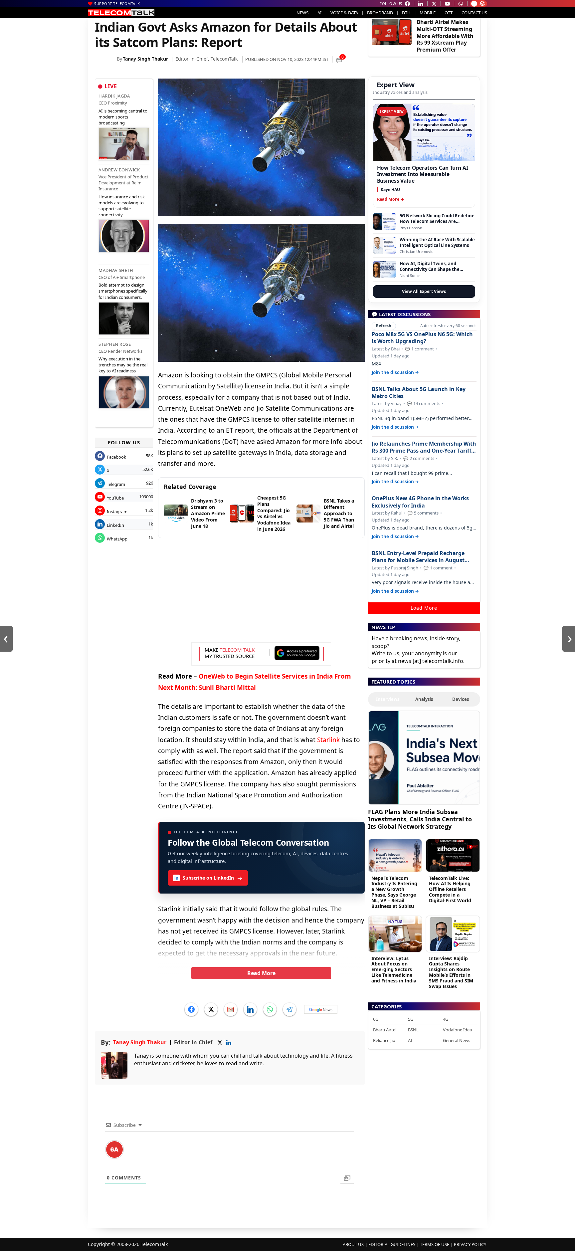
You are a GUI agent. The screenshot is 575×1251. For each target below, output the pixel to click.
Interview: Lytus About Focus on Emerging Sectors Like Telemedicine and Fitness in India (393, 969)
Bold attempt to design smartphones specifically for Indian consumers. (122, 291)
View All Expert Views (424, 291)
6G (375, 1019)
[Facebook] (191, 1009)
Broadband (380, 13)
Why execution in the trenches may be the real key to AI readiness (122, 365)
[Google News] (320, 1009)
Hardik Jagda (114, 96)
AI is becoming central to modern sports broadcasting (122, 117)
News (302, 13)
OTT (449, 13)
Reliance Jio (384, 1040)
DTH (406, 13)
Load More (424, 608)
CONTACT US (474, 13)
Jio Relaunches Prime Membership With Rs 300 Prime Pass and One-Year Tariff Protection (424, 447)
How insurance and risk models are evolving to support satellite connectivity (121, 206)
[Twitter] (211, 1009)
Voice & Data (344, 13)
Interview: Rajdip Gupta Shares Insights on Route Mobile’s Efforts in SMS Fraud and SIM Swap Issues (451, 972)
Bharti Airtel (384, 1030)
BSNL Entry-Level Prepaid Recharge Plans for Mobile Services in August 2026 (418, 557)
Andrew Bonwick (119, 170)
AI (319, 13)
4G (445, 1019)
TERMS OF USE (434, 1244)
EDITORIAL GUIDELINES (391, 1244)
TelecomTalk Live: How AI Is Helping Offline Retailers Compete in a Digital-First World (450, 889)
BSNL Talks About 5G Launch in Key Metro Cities (419, 393)
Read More (261, 973)
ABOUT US (353, 1244)
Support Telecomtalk (117, 3)
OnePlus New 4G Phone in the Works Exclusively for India (420, 502)
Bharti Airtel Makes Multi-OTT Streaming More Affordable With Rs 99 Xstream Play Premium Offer (445, 35)
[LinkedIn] (250, 1009)
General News (456, 1040)
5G (410, 1019)
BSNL (413, 1030)
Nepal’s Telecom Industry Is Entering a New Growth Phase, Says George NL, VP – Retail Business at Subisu (394, 892)
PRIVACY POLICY (470, 1244)
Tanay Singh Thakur (145, 59)
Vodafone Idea (457, 1030)
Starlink (328, 739)
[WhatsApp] (270, 1009)
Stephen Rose (114, 344)
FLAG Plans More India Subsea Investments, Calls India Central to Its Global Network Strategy (420, 819)
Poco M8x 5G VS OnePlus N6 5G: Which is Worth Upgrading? (422, 338)
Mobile (428, 13)
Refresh (383, 325)
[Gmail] (230, 1009)
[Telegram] (289, 1009)
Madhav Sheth (115, 270)
